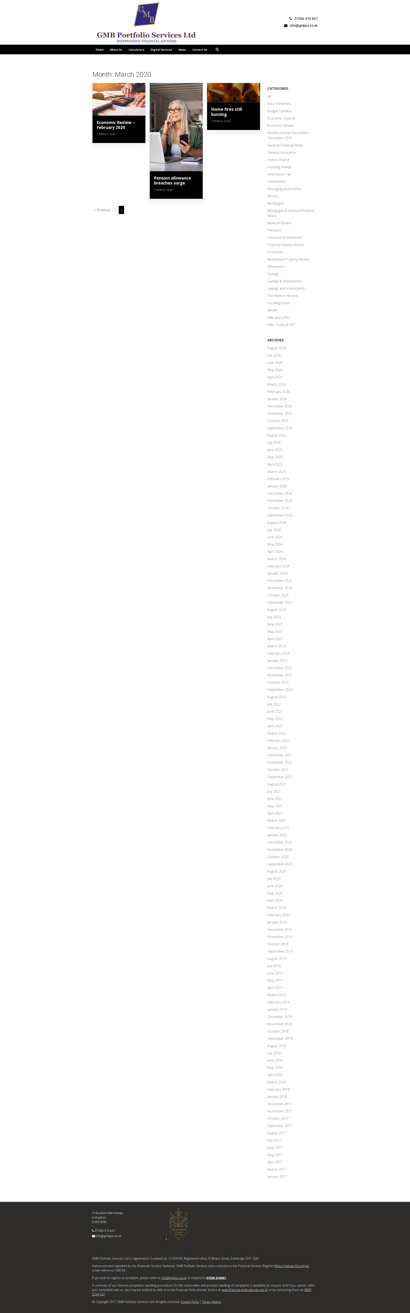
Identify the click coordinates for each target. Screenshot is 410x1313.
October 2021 (277, 769)
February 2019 (278, 1002)
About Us (116, 50)
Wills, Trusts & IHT (281, 324)
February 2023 (278, 653)
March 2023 (276, 646)
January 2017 (277, 1176)
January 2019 (277, 1009)
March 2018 (276, 1082)
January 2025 (277, 486)
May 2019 (275, 980)
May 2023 (275, 631)
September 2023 (280, 602)
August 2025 (276, 435)
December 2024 (279, 493)
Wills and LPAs (278, 317)
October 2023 (277, 595)
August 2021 (276, 784)
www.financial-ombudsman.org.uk (245, 1290)
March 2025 (276, 471)
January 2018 (277, 1096)
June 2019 (275, 973)
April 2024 (275, 551)
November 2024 (279, 500)
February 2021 (278, 827)
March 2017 (276, 1169)
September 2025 (280, 428)
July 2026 (274, 355)
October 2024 (277, 508)
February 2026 (278, 391)
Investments (276, 181)
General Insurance (281, 152)
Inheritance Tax (279, 174)
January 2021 (277, 835)
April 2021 (275, 813)
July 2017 (274, 1140)
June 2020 (275, 886)
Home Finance (278, 159)
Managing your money (284, 188)
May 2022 (275, 718)
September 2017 (280, 1125)
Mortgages (275, 203)
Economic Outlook (281, 118)
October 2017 (277, 1118)
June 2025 (275, 449)
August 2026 (276, 348)
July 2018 (274, 1053)
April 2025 (275, 464)
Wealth (272, 310)
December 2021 (279, 755)
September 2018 (280, 1038)
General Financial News (285, 145)
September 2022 (280, 689)
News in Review (279, 223)
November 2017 (279, 1111)
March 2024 (276, 558)
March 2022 (276, 733)
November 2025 (279, 413)
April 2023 (275, 638)
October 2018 (277, 1031)
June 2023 (275, 624)
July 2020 (274, 878)
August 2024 (276, 522)
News (182, 50)
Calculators (136, 50)
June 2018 (275, 1060)
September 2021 (280, 777)
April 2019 (275, 987)
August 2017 (276, 1133)
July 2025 (274, 442)
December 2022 (279, 667)
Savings (273, 273)
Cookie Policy (190, 1302)
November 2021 (279, 762)
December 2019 (279, 929)
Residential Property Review (288, 259)
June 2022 (275, 711)
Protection (275, 252)
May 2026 (275, 369)
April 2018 (275, 1075)
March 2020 (276, 907)
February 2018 (278, 1089)
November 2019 (279, 936)
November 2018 (279, 1024)
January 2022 (277, 747)
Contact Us (199, 50)
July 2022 (274, 704)
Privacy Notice (211, 1302)
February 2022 (278, 740)
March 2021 (276, 820)
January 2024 (277, 573)
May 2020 (275, 893)
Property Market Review (285, 244)
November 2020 (279, 849)
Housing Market (279, 167)
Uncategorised (278, 303)
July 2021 (274, 791)
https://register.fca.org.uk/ (291, 1266)
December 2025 (279, 406)
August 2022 (276, 697)
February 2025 (278, 479)
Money (272, 196)
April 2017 (275, 1162)
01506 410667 (216, 1278)
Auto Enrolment (279, 103)
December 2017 (279, 1104)
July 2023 (274, 617)
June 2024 (275, 537)
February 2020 (278, 915)
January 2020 (277, 922)
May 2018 (275, 1067)
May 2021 (275, 806)
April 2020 (275, 900)
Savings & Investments (284, 281)
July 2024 (274, 529)
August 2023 (276, 609)
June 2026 (275, 362)
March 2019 (276, 995)
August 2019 (276, 958)
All (269, 96)
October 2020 (277, 856)
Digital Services (161, 50)
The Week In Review (282, 295)
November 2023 (279, 588)
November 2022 (279, 675)
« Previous (102, 210)
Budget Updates (279, 111)
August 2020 (276, 871)
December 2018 (279, 1016)
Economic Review (280, 125)
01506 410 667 (105, 1230)
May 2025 (275, 457)
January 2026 (277, 399)
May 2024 (275, 544)
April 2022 (275, 726)
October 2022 (277, 682)
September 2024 (280, 515)
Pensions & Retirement (284, 237)
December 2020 (279, 842)
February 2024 (278, 566)
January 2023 (277, 660)
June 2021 (275, 798)
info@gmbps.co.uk (109, 1236)
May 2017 (275, 1154)
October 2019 (277, 944)
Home (100, 50)
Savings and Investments (286, 288)
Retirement (275, 266)
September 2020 (280, 864)
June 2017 (275, 1147)
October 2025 (277, 420)
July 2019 (274, 965)
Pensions (274, 230)
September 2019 (280, 951)
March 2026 (276, 384)
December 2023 (279, 580)
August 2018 (276, 1045)
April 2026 (275, 377)
